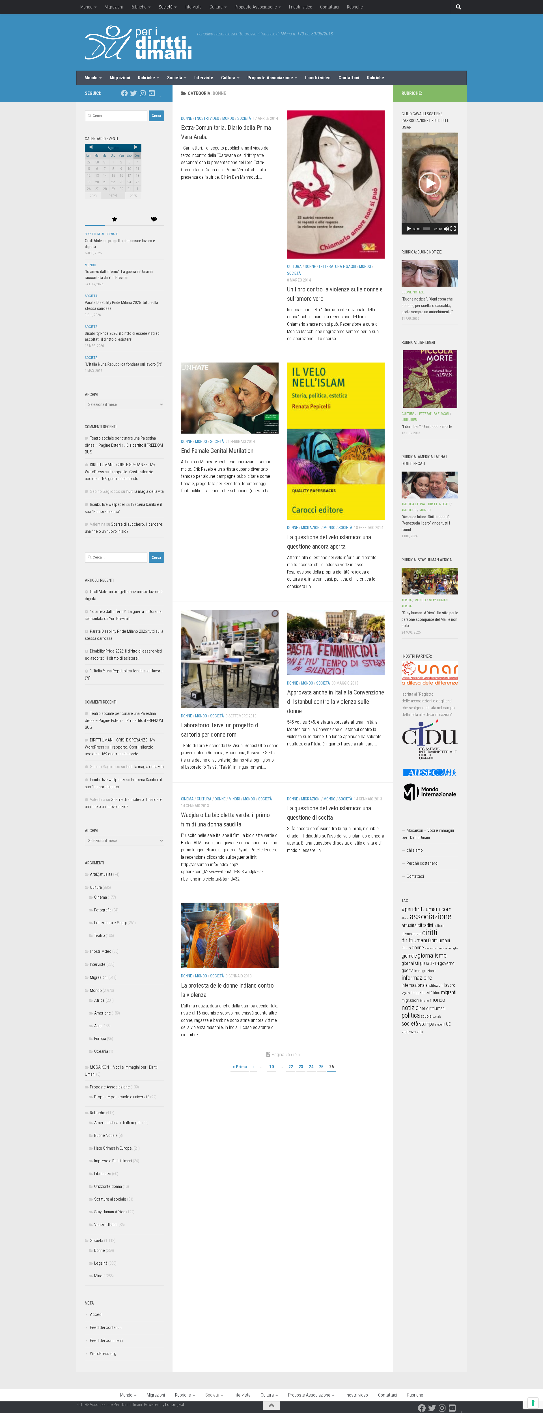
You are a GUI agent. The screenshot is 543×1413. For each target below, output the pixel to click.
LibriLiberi (102, 1173)
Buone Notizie (106, 1135)
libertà (427, 992)
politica (411, 1015)
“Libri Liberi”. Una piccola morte (427, 426)
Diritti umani (439, 940)
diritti (429, 932)
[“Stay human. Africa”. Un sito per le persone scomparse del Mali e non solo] (430, 581)
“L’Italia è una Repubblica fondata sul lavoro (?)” (124, 364)
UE (448, 1024)
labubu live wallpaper (107, 504)
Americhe (102, 1013)
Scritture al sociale (101, 234)
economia (431, 948)
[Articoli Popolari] (114, 220)
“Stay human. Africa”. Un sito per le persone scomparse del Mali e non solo (430, 619)
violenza (409, 1031)
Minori (234, 799)
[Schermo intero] (453, 229)
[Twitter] (133, 93)
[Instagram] (142, 93)
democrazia (411, 933)
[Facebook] (124, 93)
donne (418, 947)
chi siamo (415, 850)
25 (321, 1066)
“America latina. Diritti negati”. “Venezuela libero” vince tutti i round (426, 523)
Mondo (86, 7)
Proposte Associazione (256, 7)
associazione (430, 916)
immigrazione (424, 971)
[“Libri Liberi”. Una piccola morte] (430, 379)
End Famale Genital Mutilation (217, 450)
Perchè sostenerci (422, 863)
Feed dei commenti (106, 1340)
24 (311, 1066)
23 (301, 1066)
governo (447, 963)
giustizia (429, 963)
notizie (410, 1008)
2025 (133, 196)
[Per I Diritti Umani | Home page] (138, 42)
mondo (437, 999)
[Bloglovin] (160, 93)
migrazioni (410, 1000)
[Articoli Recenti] (95, 220)
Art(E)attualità (101, 874)
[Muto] (446, 229)
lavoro (449, 985)
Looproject (174, 1404)
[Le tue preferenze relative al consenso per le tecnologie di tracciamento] (533, 1403)
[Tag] (154, 220)
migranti (448, 992)
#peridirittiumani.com (426, 909)
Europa (100, 1038)
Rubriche (138, 7)
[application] (430, 184)
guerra (407, 970)
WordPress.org (103, 1353)
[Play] (409, 229)
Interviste (193, 7)
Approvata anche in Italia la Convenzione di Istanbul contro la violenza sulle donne (335, 702)
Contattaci (329, 7)
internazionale (415, 985)
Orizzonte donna (108, 1186)
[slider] (426, 228)
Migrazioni (114, 7)
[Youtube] (151, 93)
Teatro (99, 935)
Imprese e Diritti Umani (113, 1160)
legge (416, 992)
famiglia (453, 948)
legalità (406, 993)
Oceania (101, 1051)
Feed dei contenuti (106, 1327)
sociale (436, 1016)
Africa (99, 1000)
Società (166, 7)
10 (271, 1066)
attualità (409, 925)
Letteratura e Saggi (337, 266)
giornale (409, 956)
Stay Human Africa (109, 1211)
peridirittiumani (432, 1008)
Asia (98, 1025)
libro (436, 992)
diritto (406, 948)
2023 (93, 196)
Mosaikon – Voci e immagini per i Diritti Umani (428, 834)
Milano (424, 1001)
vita (420, 1031)
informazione (417, 977)
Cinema (187, 799)
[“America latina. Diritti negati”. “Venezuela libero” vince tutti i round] (430, 485)
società (410, 1023)
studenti (440, 1024)
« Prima (240, 1066)
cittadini (425, 925)
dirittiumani (414, 940)
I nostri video (300, 7)
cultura (439, 926)
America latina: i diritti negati (117, 1122)
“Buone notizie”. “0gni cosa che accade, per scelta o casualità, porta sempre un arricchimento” (427, 305)
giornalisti (410, 963)
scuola (426, 1016)
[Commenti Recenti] (134, 220)
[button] (430, 183)
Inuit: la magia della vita (145, 491)
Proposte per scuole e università (121, 1096)
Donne (186, 118)
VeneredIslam (106, 1224)
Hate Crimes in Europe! (113, 1148)
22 (290, 1066)
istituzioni (435, 985)
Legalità (100, 1263)
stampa (426, 1023)
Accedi (96, 1314)
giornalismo (432, 955)
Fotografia (102, 910)
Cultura (216, 7)
